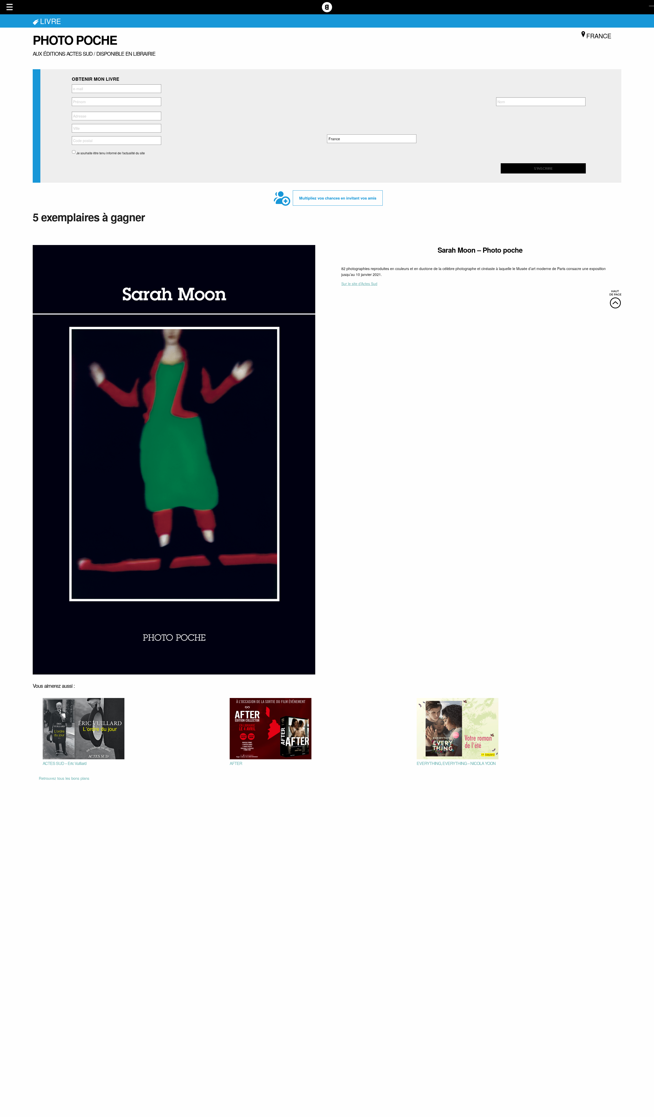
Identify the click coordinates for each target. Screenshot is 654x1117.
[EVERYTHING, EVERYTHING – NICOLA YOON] (457, 728)
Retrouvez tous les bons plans (64, 778)
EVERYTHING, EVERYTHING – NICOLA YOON (456, 763)
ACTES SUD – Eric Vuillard (64, 763)
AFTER (236, 763)
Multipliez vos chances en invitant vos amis (337, 198)
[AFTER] (270, 728)
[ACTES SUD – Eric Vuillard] (83, 728)
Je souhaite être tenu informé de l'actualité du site (110, 153)
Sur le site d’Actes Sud (359, 283)
